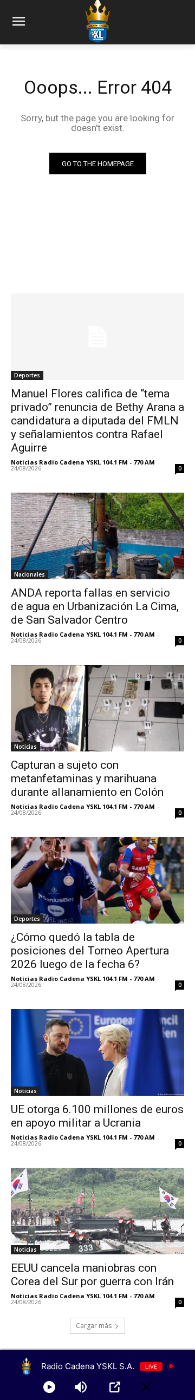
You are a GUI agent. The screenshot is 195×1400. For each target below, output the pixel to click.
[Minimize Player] (146, 1387)
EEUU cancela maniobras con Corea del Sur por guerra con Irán (92, 1274)
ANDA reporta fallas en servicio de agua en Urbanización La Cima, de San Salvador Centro (95, 606)
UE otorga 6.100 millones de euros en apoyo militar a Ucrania (97, 1116)
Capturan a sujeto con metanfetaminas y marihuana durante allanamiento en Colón (87, 778)
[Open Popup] (114, 1387)
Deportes (27, 375)
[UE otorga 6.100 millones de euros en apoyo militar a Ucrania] (97, 1052)
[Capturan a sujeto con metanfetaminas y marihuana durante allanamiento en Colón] (97, 708)
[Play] (49, 1387)
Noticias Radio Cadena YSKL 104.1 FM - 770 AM (83, 462)
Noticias (25, 746)
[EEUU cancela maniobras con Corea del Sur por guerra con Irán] (97, 1211)
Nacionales (29, 574)
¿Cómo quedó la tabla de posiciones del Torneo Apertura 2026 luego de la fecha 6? (90, 951)
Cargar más (94, 1325)
